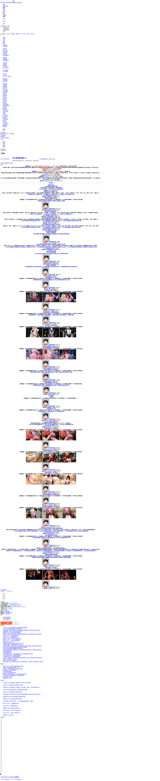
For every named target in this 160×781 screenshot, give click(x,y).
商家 (4, 12)
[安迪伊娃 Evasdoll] (1, 763)
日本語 (28, 33)
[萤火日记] (1, 749)
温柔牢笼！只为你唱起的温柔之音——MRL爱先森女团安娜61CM (51, 548)
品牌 (4, 8)
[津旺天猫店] (1, 741)
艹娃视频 (51, 396)
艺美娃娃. (19, 779)
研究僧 (50, 208)
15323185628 (49, 420)
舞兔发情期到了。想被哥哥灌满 (50, 312)
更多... (4, 14)
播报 (58, 174)
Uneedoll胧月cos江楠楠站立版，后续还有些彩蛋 (13, 675)
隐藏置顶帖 (27, 166)
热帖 (4, 145)
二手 (4, 11)
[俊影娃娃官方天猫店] (1, 721)
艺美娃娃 (17, 777)
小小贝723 (50, 223)
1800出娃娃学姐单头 (7, 671)
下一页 (10, 591)
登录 (4, 21)
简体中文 (13, 33)
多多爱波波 (49, 196)
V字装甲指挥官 (49, 216)
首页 (4, 4)
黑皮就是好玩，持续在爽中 (51, 567)
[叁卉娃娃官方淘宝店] (1, 724)
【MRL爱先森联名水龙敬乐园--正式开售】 (51, 224)
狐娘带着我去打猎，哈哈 (51, 277)
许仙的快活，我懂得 (48, 290)
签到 (4, 16)
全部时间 (7, 163)
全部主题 (2, 163)
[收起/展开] (3, 150)
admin (45, 174)
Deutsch (32, 33)
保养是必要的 (45, 158)
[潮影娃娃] (1, 773)
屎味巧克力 (49, 324)
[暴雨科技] (1, 752)
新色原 (49, 262)
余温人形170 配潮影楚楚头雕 (9, 672)
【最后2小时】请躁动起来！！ (51, 211)
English (8, 33)
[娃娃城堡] (1, 771)
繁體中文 (18, 33)
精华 (4, 146)
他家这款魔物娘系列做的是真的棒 (50, 347)
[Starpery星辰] (1, 755)
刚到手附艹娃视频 (49, 198)
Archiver (8, 777)
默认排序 (11, 163)
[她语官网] (1, 734)
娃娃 (4, 7)
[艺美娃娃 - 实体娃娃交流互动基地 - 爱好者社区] (11, 2)
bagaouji (53, 158)
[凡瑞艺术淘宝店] (1, 731)
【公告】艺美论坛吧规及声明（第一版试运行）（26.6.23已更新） (45, 166)
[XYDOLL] (1, 770)
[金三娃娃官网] (1, 720)
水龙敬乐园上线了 (50, 408)
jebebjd (48, 553)
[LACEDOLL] (1, 754)
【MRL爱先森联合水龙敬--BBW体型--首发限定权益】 (51, 528)
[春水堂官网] (1, 736)
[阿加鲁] (1, 767)
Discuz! (7, 779)
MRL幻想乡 (7, 611)
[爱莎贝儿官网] (1, 733)
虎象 (49, 288)
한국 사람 (23, 33)
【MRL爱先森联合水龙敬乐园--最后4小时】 (51, 217)
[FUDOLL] (1, 750)
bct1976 (49, 170)
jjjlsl (49, 310)
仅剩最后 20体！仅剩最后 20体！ (51, 191)
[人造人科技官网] (1, 728)
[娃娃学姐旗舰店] (1, 744)
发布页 (4, 15)
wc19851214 (49, 449)
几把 (49, 566)
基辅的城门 (49, 210)
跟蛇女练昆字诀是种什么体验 (50, 369)
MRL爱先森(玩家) (18, 158)
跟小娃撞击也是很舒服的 (51, 231)
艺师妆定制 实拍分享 (7, 676)
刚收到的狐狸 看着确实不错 (49, 506)
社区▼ (5, 6)
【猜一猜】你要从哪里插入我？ (51, 421)
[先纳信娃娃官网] (1, 729)
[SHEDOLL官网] (1, 742)
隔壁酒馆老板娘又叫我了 (50, 382)
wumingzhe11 (49, 527)
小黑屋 (2, 777)
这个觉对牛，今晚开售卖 (50, 325)
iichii (49, 546)
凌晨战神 (49, 346)
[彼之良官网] (1, 739)
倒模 (4, 10)
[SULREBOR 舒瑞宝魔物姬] (1, 747)
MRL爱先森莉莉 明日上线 (51, 534)
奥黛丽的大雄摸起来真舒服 (51, 554)
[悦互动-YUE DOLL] (1, 758)
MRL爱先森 (3, 132)
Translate (3, 33)
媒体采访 (13, 777)
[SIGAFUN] (1, 768)
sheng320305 (47, 180)
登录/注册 (2, 26)
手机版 (5, 777)
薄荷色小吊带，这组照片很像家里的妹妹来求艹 (13, 666)
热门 (4, 144)
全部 (4, 141)
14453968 (42, 189)
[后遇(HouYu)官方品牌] (1, 757)
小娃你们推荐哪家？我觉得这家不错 (50, 494)
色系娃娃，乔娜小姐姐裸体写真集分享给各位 (13, 668)
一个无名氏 (49, 505)
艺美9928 (49, 493)
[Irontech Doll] (1, 745)
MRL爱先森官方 (47, 195)
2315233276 (49, 427)
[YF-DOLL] (1, 762)
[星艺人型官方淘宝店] (1, 726)
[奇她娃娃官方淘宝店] (1, 723)
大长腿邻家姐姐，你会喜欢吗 (50, 428)
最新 (4, 142)
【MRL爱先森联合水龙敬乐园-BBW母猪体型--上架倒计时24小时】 (51, 244)
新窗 (1, 164)
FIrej (46, 175)
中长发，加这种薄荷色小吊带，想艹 (11, 667)
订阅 (5, 149)
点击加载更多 (3, 589)
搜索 (13, 1)
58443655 (49, 533)
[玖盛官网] (1, 737)
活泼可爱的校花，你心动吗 (50, 472)
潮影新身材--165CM (7, 678)
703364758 (5, 610)
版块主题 (51, 182)
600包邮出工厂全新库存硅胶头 (9, 670)
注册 (4, 23)
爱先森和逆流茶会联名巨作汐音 (50, 450)
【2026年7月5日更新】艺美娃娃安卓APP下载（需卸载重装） (50, 171)
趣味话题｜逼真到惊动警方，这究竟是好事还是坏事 (14, 674)
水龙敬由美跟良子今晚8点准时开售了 (51, 264)
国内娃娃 (59, 168)
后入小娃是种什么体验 (51, 250)
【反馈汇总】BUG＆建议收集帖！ (52, 176)
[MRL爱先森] (1, 765)
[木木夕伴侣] (1, 760)
